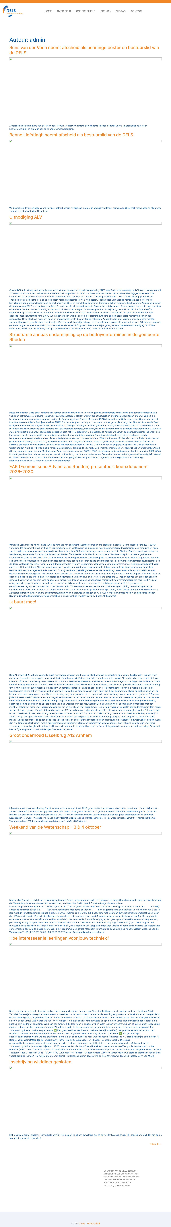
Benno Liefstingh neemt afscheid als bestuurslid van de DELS (71, 134)
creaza (82, 1223)
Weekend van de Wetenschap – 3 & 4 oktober (55, 827)
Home (48, 11)
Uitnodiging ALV (25, 217)
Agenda (105, 11)
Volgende (155, 1144)
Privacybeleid (93, 1223)
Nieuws (121, 11)
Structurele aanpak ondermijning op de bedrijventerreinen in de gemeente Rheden (84, 337)
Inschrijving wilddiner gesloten (40, 1061)
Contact (136, 11)
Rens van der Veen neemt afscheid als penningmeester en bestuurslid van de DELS (84, 50)
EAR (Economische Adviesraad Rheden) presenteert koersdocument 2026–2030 (78, 469)
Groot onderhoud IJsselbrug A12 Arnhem (50, 735)
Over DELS (64, 11)
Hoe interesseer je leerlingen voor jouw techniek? (59, 938)
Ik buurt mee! (22, 601)
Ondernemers (85, 11)
